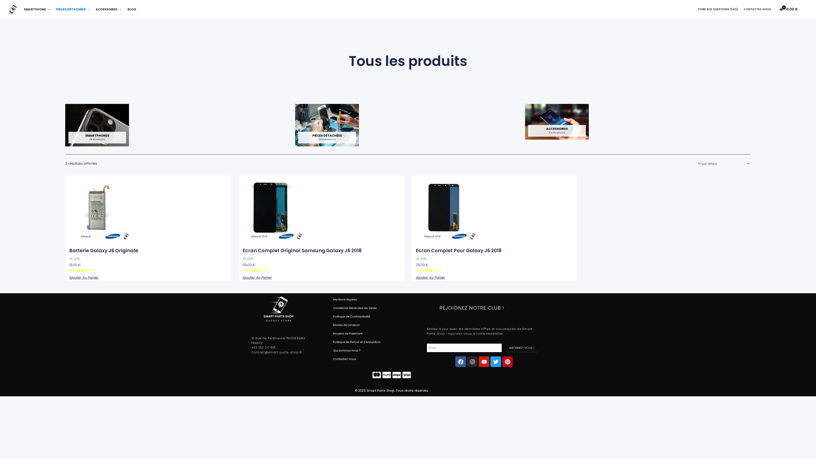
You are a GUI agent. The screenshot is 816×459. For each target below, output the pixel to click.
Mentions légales (345, 300)
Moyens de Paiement (348, 334)
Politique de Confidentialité (351, 316)
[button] (48, 9)
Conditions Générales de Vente (355, 308)
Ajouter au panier (84, 277)
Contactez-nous (344, 359)
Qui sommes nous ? (347, 350)
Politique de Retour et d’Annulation (357, 342)
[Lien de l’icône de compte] (807, 9)
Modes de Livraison (346, 325)
